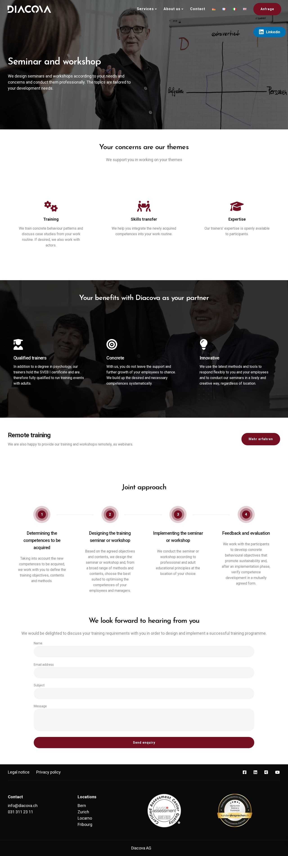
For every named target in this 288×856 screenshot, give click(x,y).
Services (145, 9)
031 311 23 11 (20, 811)
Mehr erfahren (261, 439)
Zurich (83, 811)
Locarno (85, 818)
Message (40, 706)
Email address (44, 664)
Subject (39, 685)
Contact (197, 9)
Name (38, 643)
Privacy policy (48, 772)
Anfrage (267, 9)
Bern (82, 805)
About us (172, 9)
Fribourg (85, 824)
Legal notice (18, 772)
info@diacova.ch (23, 805)
